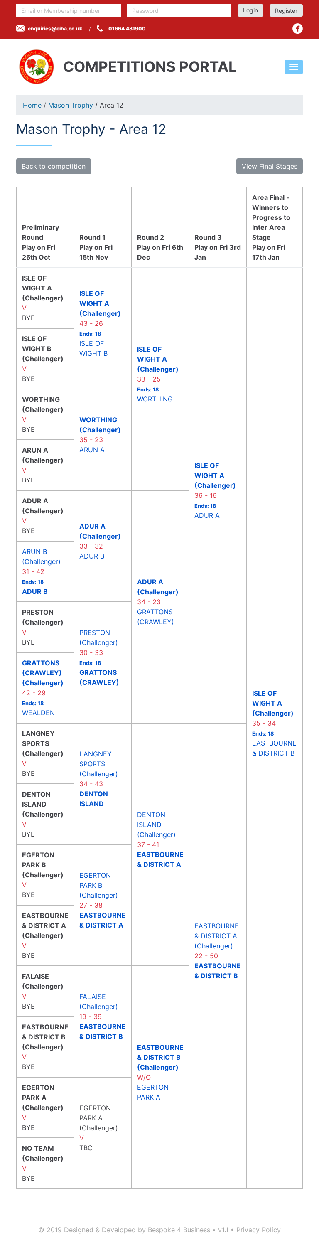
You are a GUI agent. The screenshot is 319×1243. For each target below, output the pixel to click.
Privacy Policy (258, 1230)
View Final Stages (269, 166)
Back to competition (54, 166)
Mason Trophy (70, 105)
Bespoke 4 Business (179, 1230)
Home (32, 105)
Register (286, 10)
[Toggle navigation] (294, 67)
